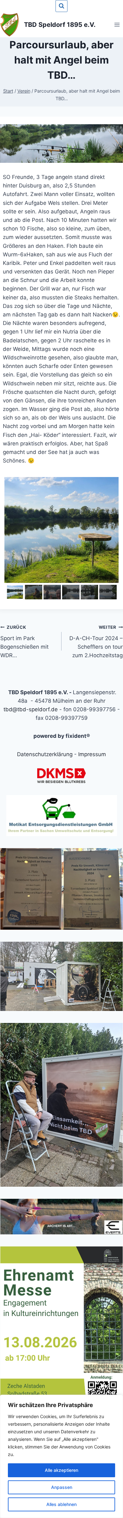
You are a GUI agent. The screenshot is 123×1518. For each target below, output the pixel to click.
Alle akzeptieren (61, 1470)
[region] (61, 1456)
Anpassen (61, 1487)
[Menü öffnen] (117, 24)
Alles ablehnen (61, 1504)
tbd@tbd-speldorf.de (30, 709)
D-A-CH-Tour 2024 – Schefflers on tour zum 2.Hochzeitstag (96, 641)
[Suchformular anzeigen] (61, 6)
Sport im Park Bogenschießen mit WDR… (24, 641)
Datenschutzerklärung (45, 754)
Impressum (92, 754)
